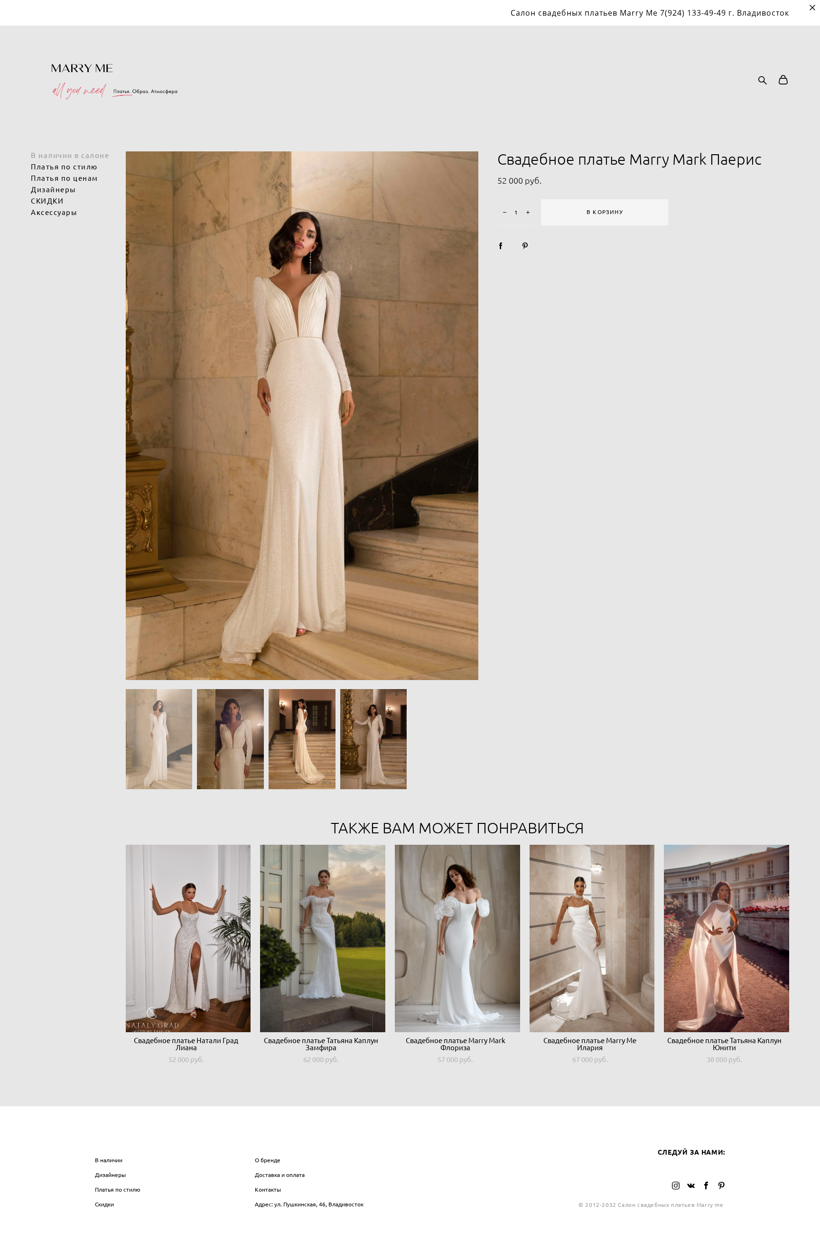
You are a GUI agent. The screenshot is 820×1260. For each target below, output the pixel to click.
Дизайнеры (53, 190)
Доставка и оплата (280, 1174)
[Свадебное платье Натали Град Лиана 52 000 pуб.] (188, 938)
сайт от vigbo (410, 1237)
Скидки (104, 1204)
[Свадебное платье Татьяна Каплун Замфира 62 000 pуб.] (322, 938)
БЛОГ (425, 1140)
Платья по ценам (64, 178)
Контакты (268, 1189)
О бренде (267, 1160)
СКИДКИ (47, 201)
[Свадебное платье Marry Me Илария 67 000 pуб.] (592, 938)
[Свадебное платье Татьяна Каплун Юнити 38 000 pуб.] (726, 938)
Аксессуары (54, 212)
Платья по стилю (64, 167)
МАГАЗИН (112, 1140)
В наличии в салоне (70, 155)
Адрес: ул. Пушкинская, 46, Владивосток (309, 1204)
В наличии (108, 1160)
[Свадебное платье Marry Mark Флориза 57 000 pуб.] (457, 938)
